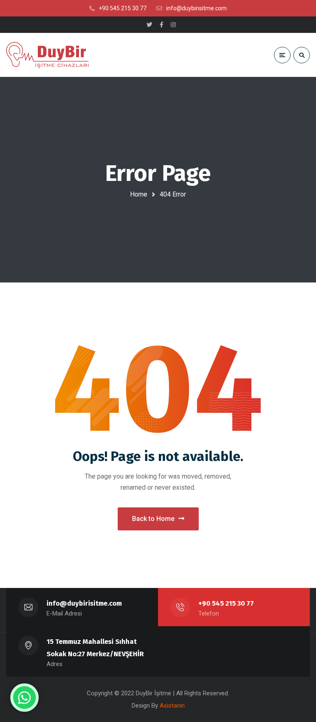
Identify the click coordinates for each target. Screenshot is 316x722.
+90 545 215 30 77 (226, 603)
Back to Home (153, 519)
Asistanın (172, 705)
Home (138, 194)
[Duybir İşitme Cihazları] (47, 55)
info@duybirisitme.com (84, 603)
